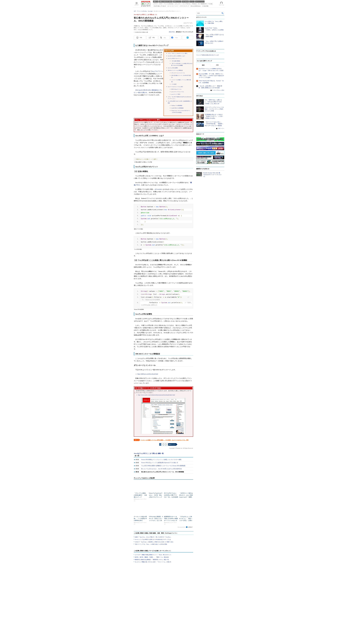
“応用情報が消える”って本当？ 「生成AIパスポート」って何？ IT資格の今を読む (214, 116)
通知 (153, 37)
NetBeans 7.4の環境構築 (176, 105)
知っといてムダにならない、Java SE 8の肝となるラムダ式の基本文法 (161, 468)
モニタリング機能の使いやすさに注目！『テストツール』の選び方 (153, 562)
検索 (222, 13)
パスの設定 (173, 84)
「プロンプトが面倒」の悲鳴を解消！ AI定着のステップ (140, 495)
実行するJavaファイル (176, 89)
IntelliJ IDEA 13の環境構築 (177, 108)
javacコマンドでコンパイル (177, 91)
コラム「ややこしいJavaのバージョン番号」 (178, 53)
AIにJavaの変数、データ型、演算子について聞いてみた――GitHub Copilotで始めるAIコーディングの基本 (211, 75)
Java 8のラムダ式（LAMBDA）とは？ (176, 55)
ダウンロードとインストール (178, 72)
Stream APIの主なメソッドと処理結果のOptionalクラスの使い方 (159, 462)
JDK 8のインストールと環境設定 (175, 70)
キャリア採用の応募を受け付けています (208, 55)
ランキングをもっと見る (218, 90)
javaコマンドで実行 (175, 94)
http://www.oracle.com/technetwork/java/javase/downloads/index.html (156, 395)
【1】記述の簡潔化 (175, 61)
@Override (158, 189)
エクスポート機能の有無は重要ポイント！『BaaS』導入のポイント (153, 554)
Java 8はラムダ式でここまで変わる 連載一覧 (149, 453)
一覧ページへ (221, 128)
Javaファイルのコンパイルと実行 (175, 86)
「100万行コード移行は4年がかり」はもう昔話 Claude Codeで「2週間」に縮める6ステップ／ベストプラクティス (186, 497)
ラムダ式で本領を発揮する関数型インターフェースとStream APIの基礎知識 (163, 465)
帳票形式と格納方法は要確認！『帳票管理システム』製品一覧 (152, 559)
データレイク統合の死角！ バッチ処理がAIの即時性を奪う (140, 518)
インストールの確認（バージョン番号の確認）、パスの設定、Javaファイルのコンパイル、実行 (164, 440)
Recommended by (182, 527)
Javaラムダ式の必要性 (173, 67)
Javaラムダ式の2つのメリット (175, 58)
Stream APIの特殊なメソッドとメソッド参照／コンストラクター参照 (161, 459)
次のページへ (172, 444)
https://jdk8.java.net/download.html (147, 374)
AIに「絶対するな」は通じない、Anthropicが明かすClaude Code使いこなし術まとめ (213, 101)
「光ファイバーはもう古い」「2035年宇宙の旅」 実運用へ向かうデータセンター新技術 (214, 123)
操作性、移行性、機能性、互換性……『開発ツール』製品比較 (152, 557)
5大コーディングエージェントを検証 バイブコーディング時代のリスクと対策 (214, 109)
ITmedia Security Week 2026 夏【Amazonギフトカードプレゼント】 (212, 174)
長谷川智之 (172, 32)
